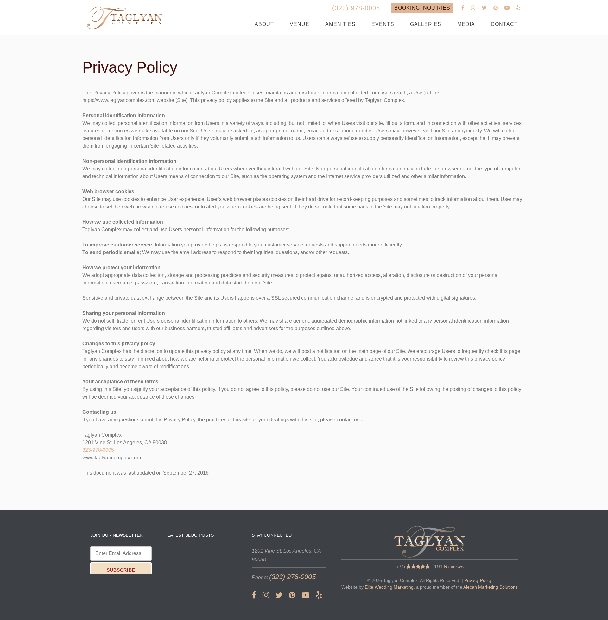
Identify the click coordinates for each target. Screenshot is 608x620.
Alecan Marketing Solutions (490, 587)
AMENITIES (340, 24)
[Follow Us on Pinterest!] (495, 8)
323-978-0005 (98, 450)
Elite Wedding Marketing (389, 587)
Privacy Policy (478, 580)
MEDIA (466, 24)
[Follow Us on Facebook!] (463, 8)
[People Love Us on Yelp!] (518, 8)
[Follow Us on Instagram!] (473, 8)
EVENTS (382, 24)
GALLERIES (425, 24)
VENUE (299, 24)
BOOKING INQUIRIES (422, 7)
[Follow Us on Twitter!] (484, 8)
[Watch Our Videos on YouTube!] (507, 8)
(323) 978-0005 (356, 7)
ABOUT (264, 24)
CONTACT (504, 24)
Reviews (454, 566)
